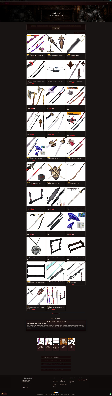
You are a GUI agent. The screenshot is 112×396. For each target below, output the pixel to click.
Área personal (71, 378)
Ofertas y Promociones (55, 15)
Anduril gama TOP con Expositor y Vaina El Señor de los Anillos (55, 56)
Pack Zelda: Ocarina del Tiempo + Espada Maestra (34, 158)
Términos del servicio (54, 394)
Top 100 (54, 386)
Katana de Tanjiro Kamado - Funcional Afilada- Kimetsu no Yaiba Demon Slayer (75, 133)
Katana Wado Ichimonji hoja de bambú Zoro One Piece (55, 132)
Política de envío (60, 394)
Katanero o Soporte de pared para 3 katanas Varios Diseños (56, 257)
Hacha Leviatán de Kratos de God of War (33, 107)
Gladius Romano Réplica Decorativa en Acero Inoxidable (75, 208)
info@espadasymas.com (25, 381)
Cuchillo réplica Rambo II (51, 208)
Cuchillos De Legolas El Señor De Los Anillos (53, 183)
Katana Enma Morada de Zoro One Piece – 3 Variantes (35, 55)
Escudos (54, 380)
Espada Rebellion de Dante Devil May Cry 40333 (34, 183)
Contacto (71, 380)
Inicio (50, 15)
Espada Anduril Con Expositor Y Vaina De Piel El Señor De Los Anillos (35, 308)
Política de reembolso (40, 394)
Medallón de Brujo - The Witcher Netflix (33, 257)
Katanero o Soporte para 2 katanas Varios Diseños (34, 208)
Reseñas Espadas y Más (72, 382)
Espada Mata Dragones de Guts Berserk (73, 55)
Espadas (54, 378)
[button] (92, 3)
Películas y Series (54, 385)
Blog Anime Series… (63, 381)
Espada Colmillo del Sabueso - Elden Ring (73, 183)
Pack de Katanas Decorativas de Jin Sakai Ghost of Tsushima (54, 82)
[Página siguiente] (59, 313)
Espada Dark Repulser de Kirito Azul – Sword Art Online (55, 281)
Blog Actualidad (62, 380)
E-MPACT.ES (61, 391)
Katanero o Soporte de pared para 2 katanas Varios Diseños (36, 282)
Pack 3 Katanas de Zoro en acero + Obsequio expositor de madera (55, 308)
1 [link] (52, 313)
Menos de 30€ (56, 28)
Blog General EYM (62, 378)
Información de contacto (67, 394)
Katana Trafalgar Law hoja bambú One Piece (53, 107)
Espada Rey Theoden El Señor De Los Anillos (53, 158)
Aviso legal (73, 394)
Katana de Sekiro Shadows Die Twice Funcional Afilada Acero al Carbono (75, 107)
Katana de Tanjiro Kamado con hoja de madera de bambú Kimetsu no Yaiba (35, 82)
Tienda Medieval (55, 381)
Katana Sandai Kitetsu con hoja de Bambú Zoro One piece (75, 158)
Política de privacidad (47, 394)
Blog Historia (62, 385)
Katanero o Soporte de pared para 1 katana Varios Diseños (75, 257)
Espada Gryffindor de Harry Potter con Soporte (34, 132)
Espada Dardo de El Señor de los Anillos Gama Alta (74, 81)
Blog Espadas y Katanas (63, 384)
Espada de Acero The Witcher (71, 282)
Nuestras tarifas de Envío (72, 384)
